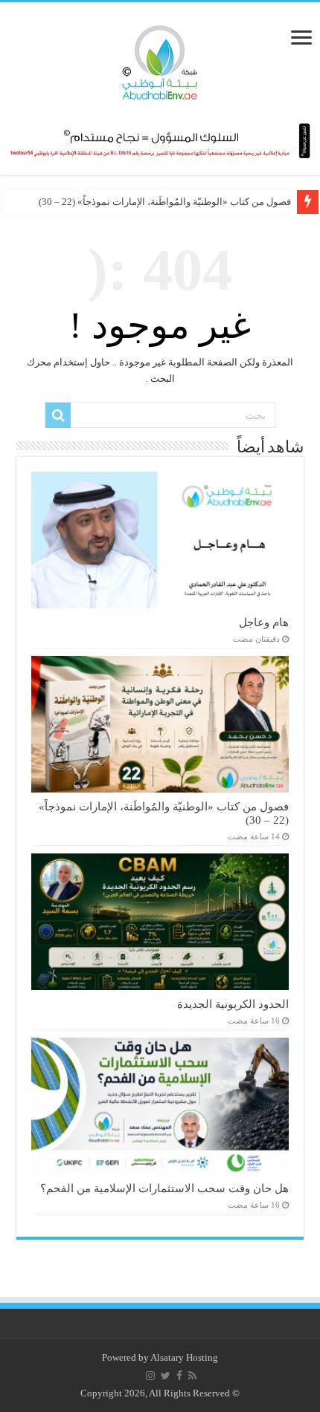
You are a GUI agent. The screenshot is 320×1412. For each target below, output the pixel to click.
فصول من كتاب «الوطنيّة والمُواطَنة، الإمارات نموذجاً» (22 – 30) (165, 201)
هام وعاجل (264, 622)
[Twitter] (165, 1376)
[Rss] (192, 1376)
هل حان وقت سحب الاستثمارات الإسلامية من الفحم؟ (164, 1188)
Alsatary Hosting (184, 1357)
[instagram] (150, 1376)
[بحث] (58, 415)
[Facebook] (179, 1376)
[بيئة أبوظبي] (160, 59)
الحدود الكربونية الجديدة (233, 1004)
